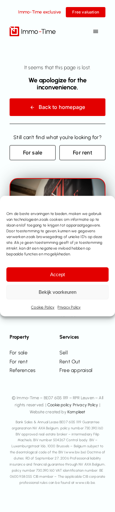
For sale (18, 353)
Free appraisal (75, 370)
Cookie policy (59, 404)
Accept (57, 274)
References (22, 370)
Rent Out (69, 362)
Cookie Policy (42, 307)
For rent (19, 362)
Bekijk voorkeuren (57, 292)
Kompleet (76, 411)
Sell (63, 353)
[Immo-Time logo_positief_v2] (33, 29)
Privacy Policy (68, 307)
